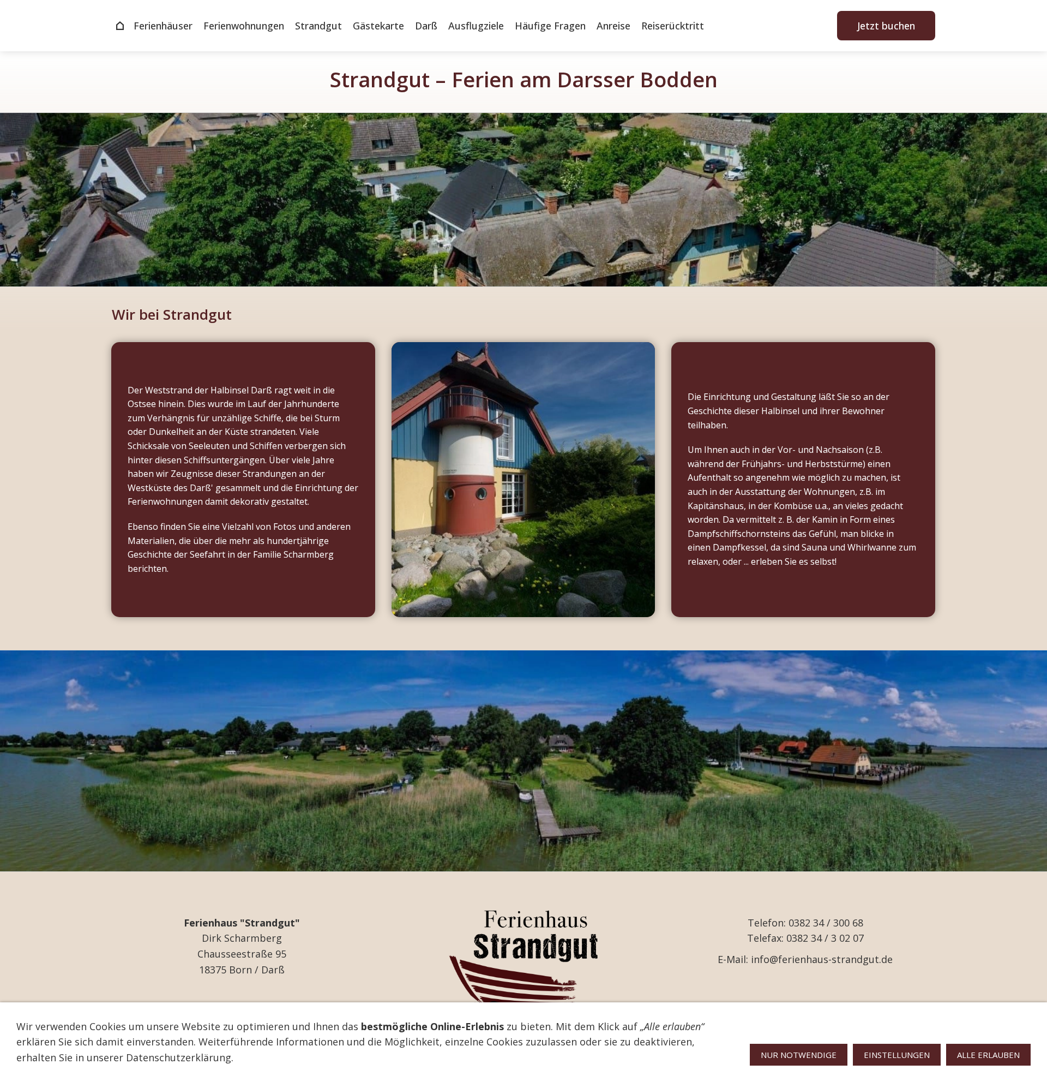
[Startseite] (120, 25)
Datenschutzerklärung (178, 1057)
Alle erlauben (988, 1054)
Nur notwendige (799, 1054)
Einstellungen (897, 1054)
